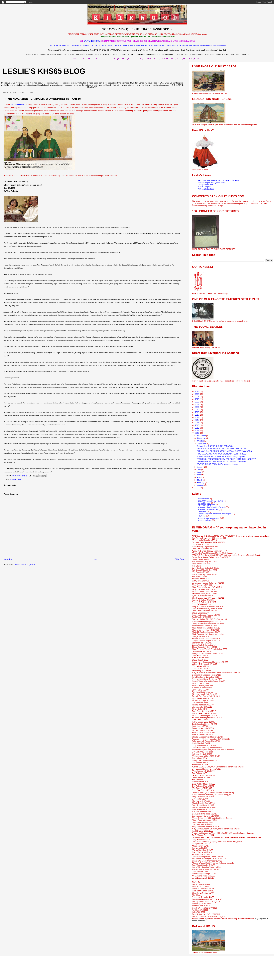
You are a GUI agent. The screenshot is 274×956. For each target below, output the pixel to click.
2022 (197, 402)
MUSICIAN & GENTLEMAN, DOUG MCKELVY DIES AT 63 (221, 449)
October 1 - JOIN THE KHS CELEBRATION (215, 446)
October (200, 441)
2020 (197, 407)
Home (94, 559)
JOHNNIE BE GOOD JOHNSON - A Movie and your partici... (222, 456)
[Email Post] (30, 475)
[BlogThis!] (37, 475)
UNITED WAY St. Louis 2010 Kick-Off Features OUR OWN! (221, 462)
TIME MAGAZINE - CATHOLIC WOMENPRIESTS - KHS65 (221, 454)
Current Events (15, 480)
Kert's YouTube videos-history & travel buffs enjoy (218, 180)
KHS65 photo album (206, 189)
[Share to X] (39, 475)
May (199, 475)
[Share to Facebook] (42, 475)
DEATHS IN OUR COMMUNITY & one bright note (217, 464)
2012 (197, 428)
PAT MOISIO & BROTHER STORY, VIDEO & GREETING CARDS (224, 451)
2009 (197, 488)
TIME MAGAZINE (17, 104)
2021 (197, 404)
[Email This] (34, 475)
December (201, 436)
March (200, 480)
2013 (197, 425)
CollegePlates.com (205, 185)
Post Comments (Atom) (25, 564)
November (201, 438)
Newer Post (8, 559)
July (199, 469)
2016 (197, 417)
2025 (197, 394)
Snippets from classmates (208, 518)
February (201, 482)
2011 (197, 430)
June (199, 472)
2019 (197, 410)
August (200, 467)
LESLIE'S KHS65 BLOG (44, 71)
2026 (197, 391)
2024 (197, 397)
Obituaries (202, 511)
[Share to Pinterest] (45, 475)
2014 (197, 423)
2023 (197, 399)
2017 (197, 415)
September (202, 443)
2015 (197, 420)
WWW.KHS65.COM (92, 41)
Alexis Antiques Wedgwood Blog (211, 182)
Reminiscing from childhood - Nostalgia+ (214, 514)
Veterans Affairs (204, 520)
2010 (197, 433)
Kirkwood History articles (208, 509)
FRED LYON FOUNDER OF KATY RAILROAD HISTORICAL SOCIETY (226, 459)
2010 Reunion (203, 499)
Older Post (179, 559)
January (200, 485)
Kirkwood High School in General (211, 507)
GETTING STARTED (206, 505)
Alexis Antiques (204, 187)
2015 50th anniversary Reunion (210, 501)
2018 (197, 412)
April (199, 477)
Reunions (202, 516)
